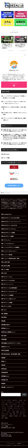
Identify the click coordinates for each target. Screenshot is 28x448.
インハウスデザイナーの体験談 (11, 247)
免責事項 (19, 443)
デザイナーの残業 (7, 302)
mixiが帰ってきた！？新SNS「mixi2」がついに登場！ (15, 113)
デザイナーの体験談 (8, 295)
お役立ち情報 (6, 265)
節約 (4, 365)
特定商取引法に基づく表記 (8, 427)
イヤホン (3, 402)
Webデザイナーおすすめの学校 (11, 218)
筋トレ (5, 361)
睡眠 (4, 357)
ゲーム (19, 404)
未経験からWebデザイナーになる (11, 343)
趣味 (4, 383)
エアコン (22, 402)
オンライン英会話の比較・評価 (11, 258)
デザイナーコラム (7, 276)
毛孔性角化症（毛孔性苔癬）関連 (11, 354)
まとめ (25, 400)
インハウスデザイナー (9, 243)
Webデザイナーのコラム (9, 229)
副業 (4, 321)
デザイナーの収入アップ (9, 298)
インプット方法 (17, 402)
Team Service (4, 436)
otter (19, 131)
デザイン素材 (10, 408)
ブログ (5, 310)
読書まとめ (6, 376)
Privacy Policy (5, 434)
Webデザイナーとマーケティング (11, 221)
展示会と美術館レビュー (9, 332)
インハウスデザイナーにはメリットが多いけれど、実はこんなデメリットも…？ (14, 102)
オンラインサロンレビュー (10, 251)
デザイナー (3, 406)
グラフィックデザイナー (13, 404)
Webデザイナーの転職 (9, 232)
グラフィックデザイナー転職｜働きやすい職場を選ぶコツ (14, 119)
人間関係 (5, 313)
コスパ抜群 (6, 269)
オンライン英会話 (7, 254)
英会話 (5, 368)
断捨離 (5, 339)
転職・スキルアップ (8, 387)
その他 (5, 273)
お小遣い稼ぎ (6, 262)
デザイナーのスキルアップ (10, 291)
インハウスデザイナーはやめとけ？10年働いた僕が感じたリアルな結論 (14, 97)
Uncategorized (7, 214)
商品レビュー (6, 328)
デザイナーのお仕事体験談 (10, 287)
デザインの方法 (7, 306)
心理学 (5, 335)
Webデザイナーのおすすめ (10, 225)
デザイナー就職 (16, 406)
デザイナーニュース (8, 284)
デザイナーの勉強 (10, 406)
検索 (2, 392)
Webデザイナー (15, 400)
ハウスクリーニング (17, 408)
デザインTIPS (4, 408)
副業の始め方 (6, 324)
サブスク (23, 404)
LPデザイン (9, 400)
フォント (23, 408)
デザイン (22, 406)
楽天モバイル (6, 346)
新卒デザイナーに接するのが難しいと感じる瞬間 (14, 108)
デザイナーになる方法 (9, 280)
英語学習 (5, 372)
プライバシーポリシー (7, 424)
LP (2, 400)
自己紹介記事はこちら (14, 185)
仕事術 (5, 317)
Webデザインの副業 (8, 236)
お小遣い (20, 400)
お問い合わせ (6, 154)
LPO (5, 400)
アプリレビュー (7, 240)
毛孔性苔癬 (6, 350)
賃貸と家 (5, 379)
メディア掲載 (6, 157)
